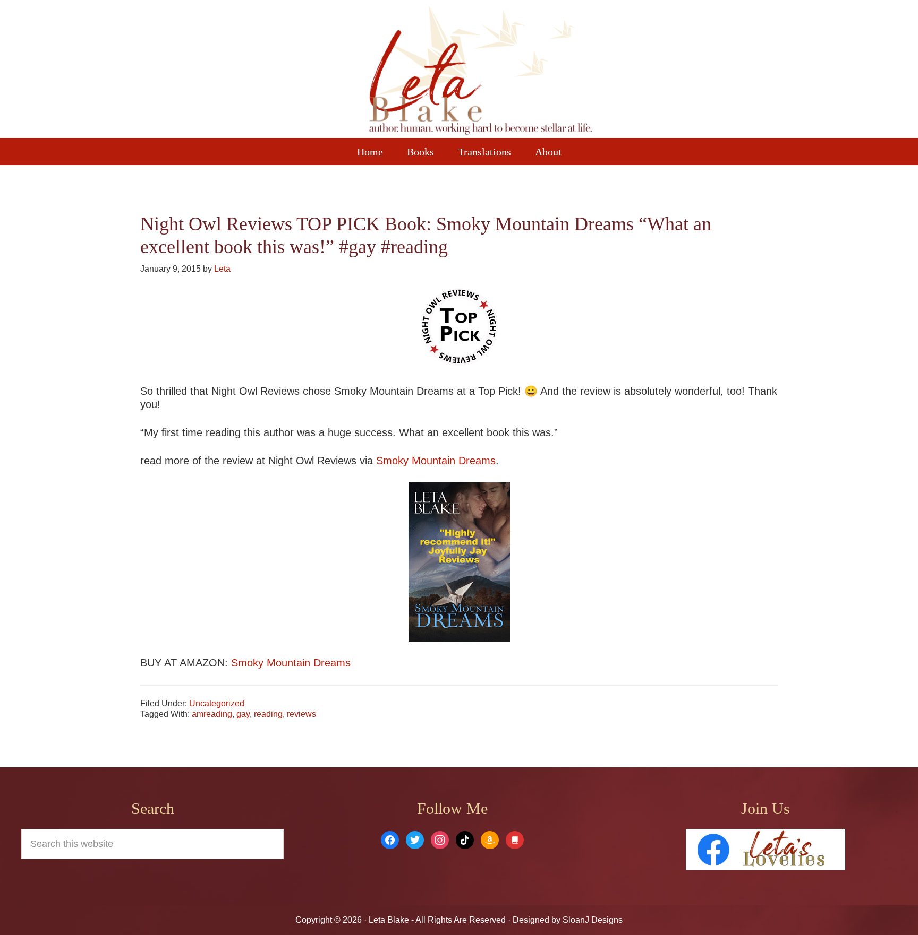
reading (268, 713)
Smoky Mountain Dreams (436, 460)
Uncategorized (216, 703)
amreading (212, 713)
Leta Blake (480, 71)
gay (243, 713)
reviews (301, 713)
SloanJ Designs (591, 919)
